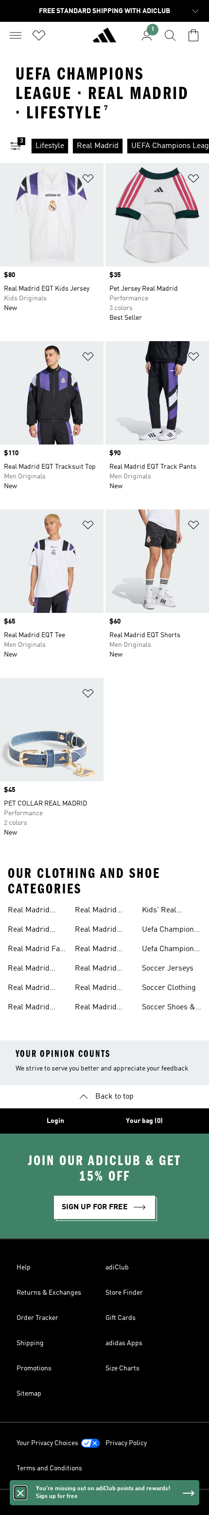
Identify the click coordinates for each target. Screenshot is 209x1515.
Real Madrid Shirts (29, 1008)
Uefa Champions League (170, 931)
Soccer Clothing (169, 988)
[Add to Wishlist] (88, 180)
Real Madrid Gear (29, 911)
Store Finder (124, 1292)
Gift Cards (120, 1318)
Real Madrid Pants (29, 969)
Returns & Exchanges (49, 1292)
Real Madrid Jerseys (29, 931)
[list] (120, 146)
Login (55, 1121)
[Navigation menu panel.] (15, 35)
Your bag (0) (144, 1121)
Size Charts (122, 1368)
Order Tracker (37, 1318)
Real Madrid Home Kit (96, 969)
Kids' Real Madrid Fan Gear (170, 911)
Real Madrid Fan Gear (36, 950)
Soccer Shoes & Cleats (168, 1008)
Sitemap (29, 1393)
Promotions (34, 1368)
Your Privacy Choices (47, 1443)
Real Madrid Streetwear (96, 1008)
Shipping (30, 1343)
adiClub (117, 1267)
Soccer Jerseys (167, 968)
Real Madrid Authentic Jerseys (96, 989)
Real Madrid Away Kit (96, 950)
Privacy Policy (126, 1443)
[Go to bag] (193, 35)
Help (24, 1267)
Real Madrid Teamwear (96, 911)
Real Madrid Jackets (29, 989)
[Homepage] (104, 39)
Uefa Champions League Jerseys (170, 950)
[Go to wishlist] (39, 35)
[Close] (20, 1492)
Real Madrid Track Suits (96, 931)
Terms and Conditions (49, 1468)
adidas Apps (123, 1343)
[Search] (170, 35)
